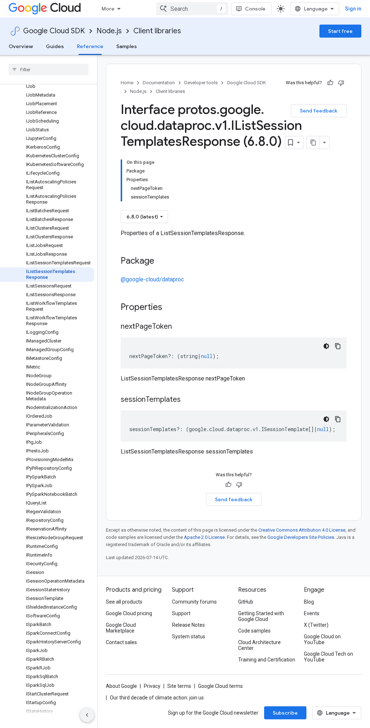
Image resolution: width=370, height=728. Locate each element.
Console (255, 8)
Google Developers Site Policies (300, 537)
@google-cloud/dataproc (152, 279)
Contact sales (121, 642)
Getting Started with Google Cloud (261, 616)
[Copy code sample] (338, 346)
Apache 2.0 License (204, 537)
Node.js (109, 30)
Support (181, 613)
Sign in (353, 9)
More (108, 8)
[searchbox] (49, 69)
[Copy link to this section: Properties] (171, 307)
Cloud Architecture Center (259, 645)
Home (127, 82)
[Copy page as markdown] (313, 142)
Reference (90, 46)
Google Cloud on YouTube (322, 639)
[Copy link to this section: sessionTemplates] (188, 400)
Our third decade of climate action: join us (157, 698)
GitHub (245, 602)
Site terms (179, 686)
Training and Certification (266, 660)
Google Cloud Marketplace (121, 628)
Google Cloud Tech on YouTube (328, 657)
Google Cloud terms (220, 686)
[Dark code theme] (326, 346)
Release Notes (188, 625)
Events (311, 613)
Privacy (152, 686)
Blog (309, 602)
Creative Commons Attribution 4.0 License (301, 530)
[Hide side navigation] (87, 715)
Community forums (194, 602)
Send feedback (318, 110)
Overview (21, 46)
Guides (55, 46)
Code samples (254, 631)
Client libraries (157, 30)
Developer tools (201, 82)
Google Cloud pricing (129, 613)
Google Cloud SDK (54, 30)
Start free (340, 31)
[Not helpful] (341, 82)
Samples (126, 46)
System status (188, 636)
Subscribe (285, 713)
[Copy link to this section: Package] (161, 261)
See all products (124, 602)
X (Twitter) (316, 625)
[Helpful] (330, 82)
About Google (121, 686)
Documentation (159, 82)
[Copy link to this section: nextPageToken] (179, 327)
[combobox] (192, 8)
